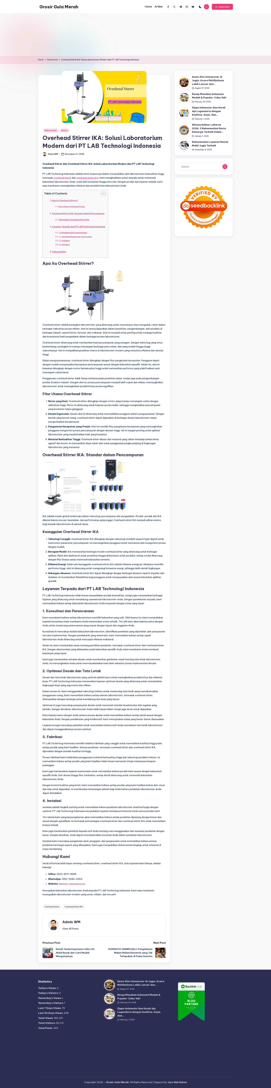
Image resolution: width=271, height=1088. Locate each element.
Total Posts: (45, 1028)
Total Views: (46, 1018)
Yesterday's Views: (50, 998)
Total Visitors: (47, 1023)
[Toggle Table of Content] (102, 193)
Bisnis (64, 130)
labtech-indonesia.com (72, 883)
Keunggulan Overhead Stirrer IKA (74, 219)
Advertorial (51, 130)
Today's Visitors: (48, 993)
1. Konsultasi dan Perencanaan (73, 232)
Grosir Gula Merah (59, 6)
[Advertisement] (135, 34)
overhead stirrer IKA (87, 177)
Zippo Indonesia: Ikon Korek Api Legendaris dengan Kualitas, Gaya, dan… (209, 111)
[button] (222, 7)
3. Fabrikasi (64, 240)
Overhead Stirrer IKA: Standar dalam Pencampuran (78, 213)
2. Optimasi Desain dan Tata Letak (75, 237)
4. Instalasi (64, 244)
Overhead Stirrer (52, 907)
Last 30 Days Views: (51, 1013)
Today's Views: (47, 988)
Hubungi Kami (59, 251)
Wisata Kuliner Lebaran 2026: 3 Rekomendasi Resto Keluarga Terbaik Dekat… (209, 128)
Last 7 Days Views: (50, 1008)
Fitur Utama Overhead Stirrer (71, 206)
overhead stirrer (62, 177)
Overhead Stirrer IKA (74, 907)
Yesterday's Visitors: (51, 1003)
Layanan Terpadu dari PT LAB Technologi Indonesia (78, 226)
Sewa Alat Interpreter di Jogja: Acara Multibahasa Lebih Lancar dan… (208, 80)
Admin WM (71, 922)
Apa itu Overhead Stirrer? (65, 200)
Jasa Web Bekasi (177, 1082)
